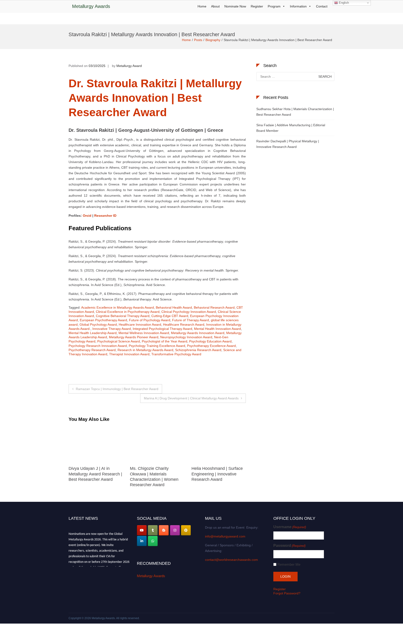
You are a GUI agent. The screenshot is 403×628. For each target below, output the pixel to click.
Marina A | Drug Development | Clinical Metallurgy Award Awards (191, 398)
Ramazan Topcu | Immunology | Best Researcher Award (117, 389)
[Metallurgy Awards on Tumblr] (153, 530)
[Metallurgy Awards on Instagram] (175, 530)
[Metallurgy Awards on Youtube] (142, 530)
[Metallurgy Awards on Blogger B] (164, 530)
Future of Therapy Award (190, 320)
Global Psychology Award (98, 324)
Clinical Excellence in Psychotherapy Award (128, 312)
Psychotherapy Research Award (92, 350)
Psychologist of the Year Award (164, 341)
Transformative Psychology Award (176, 354)
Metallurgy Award (129, 66)
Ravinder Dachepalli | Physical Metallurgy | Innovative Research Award (287, 144)
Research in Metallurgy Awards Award (145, 350)
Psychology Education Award (210, 341)
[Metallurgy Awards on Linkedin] (142, 541)
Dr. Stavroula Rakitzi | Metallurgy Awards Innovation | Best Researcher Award (155, 98)
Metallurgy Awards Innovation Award (197, 333)
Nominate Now (235, 6)
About (215, 6)
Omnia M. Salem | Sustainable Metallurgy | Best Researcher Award (218, 474)
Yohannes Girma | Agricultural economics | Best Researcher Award (96, 474)
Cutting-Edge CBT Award (169, 316)
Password (289, 546)
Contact (321, 6)
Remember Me (288, 564)
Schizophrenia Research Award (198, 350)
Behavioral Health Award (174, 307)
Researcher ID (105, 215)
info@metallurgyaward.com (225, 536)
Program (274, 6)
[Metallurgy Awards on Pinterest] (186, 530)
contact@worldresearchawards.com (231, 560)
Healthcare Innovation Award (140, 324)
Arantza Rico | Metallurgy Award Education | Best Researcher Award (153, 474)
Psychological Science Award (118, 341)
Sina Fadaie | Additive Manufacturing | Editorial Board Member (290, 128)
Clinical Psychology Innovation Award (188, 312)
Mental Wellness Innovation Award (143, 333)
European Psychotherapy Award (103, 320)
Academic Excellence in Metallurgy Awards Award (117, 307)
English (343, 2)
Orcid (87, 215)
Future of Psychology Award (149, 320)
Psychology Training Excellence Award (157, 346)
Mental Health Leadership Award (93, 333)
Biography (212, 40)
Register (257, 6)
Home (202, 6)
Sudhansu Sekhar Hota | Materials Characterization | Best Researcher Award (295, 111)
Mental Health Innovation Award (217, 329)
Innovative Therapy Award (111, 329)
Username (289, 527)
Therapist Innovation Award (129, 354)
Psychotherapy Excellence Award (211, 346)
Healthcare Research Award (183, 324)
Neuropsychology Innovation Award (186, 337)
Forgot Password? (286, 593)
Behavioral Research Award (214, 307)
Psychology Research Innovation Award (98, 346)
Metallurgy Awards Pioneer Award (133, 337)
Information (298, 6)
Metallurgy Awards (91, 6)
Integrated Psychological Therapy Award (162, 329)
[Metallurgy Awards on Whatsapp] (153, 541)
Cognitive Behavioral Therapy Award (122, 316)
